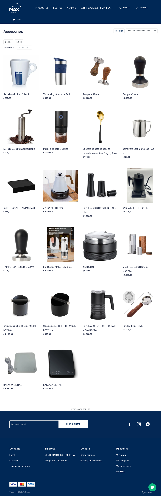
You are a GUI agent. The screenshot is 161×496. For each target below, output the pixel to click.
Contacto (14, 460)
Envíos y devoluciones (91, 460)
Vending (71, 8)
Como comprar (87, 455)
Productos (42, 8)
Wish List (120, 471)
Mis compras (122, 460)
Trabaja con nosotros (19, 466)
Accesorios (23, 47)
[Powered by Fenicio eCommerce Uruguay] (147, 492)
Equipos (57, 8)
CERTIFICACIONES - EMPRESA (96, 8)
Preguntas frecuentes (56, 460)
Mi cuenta (121, 455)
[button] (125, 8)
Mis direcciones (123, 466)
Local (12, 455)
